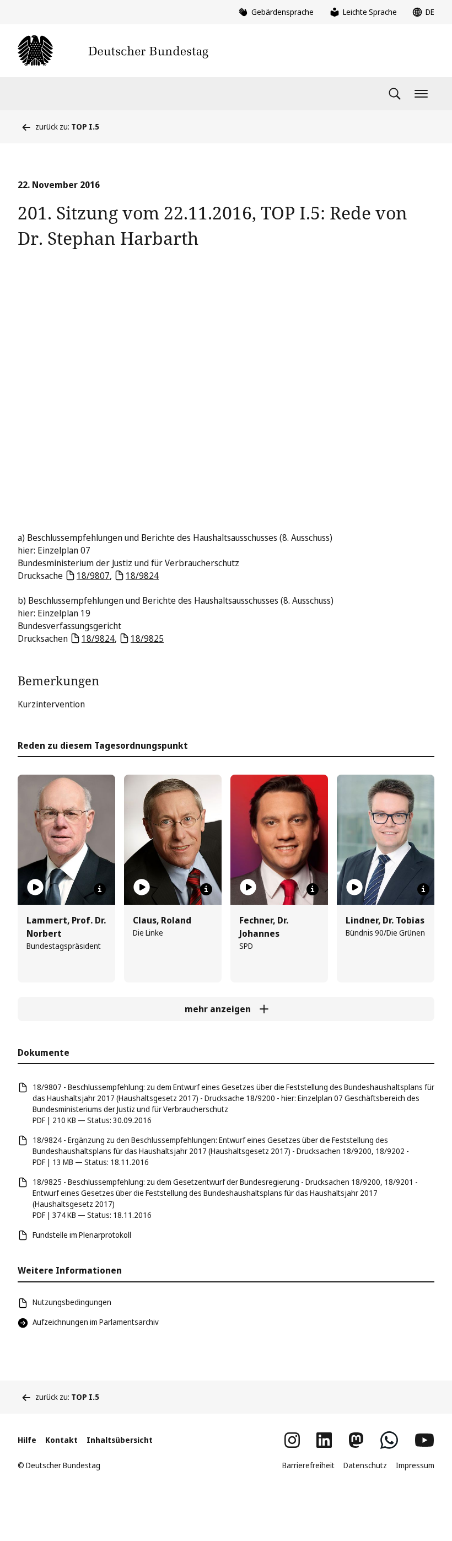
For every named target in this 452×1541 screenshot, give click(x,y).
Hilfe (27, 1440)
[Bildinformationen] (99, 889)
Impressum (415, 1465)
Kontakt (61, 1440)
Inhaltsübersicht (120, 1440)
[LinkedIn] (324, 1440)
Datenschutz (365, 1465)
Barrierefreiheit (308, 1465)
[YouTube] (424, 1440)
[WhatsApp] (389, 1440)
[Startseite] (113, 50)
